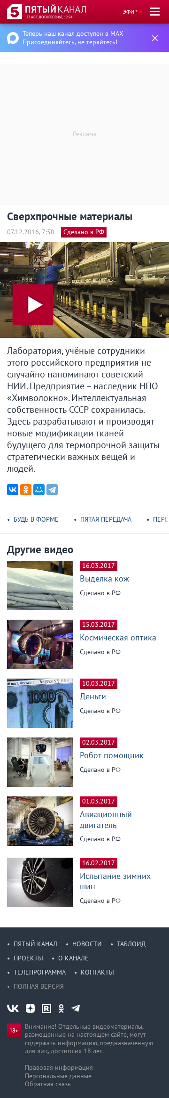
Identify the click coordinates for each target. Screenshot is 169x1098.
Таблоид (131, 944)
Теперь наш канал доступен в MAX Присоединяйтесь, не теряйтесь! (73, 37)
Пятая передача (105, 519)
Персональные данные (58, 1076)
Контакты (97, 972)
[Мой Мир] (39, 489)
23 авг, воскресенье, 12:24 (49, 17)
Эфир (130, 11)
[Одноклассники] (25, 489)
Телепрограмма (40, 972)
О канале (73, 958)
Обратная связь (48, 1084)
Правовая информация (59, 1067)
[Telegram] (52, 489)
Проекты (28, 958)
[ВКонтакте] (12, 489)
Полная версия (39, 986)
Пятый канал (35, 944)
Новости (87, 944)
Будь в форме (36, 519)
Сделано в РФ (83, 232)
